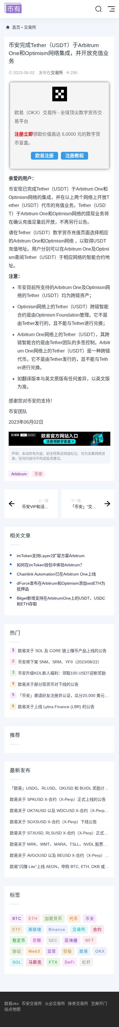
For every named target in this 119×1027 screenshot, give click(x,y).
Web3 (34, 951)
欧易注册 (44, 155)
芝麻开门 (99, 1003)
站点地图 (12, 1009)
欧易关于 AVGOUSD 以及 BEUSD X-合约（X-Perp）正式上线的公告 (59, 855)
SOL (16, 962)
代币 (73, 918)
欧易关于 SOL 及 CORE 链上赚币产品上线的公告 (62, 650)
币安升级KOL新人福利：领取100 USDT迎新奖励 (62, 673)
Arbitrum (19, 474)
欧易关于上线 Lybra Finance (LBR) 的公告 (56, 706)
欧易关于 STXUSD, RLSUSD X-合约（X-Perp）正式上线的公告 (59, 833)
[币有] (13, 8)
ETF (16, 929)
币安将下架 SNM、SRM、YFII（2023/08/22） (60, 662)
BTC (16, 918)
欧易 (83, 951)
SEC (53, 940)
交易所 (30, 27)
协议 (16, 951)
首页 (16, 27)
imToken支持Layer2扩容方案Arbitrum (51, 555)
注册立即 (23, 134)
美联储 (34, 929)
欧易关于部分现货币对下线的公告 (48, 684)
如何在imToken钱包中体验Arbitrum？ (50, 565)
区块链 (71, 940)
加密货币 (53, 918)
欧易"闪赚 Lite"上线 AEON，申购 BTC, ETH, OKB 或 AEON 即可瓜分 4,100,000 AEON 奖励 (59, 866)
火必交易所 (55, 1003)
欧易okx (11, 1003)
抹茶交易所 (78, 1003)
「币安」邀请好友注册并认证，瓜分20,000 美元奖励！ (63, 695)
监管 (51, 951)
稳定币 (18, 940)
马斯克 (35, 962)
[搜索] (98, 9)
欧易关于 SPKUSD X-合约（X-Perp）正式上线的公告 (58, 799)
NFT (89, 940)
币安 (38, 474)
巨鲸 (37, 940)
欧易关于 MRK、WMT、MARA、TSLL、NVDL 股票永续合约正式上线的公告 (59, 844)
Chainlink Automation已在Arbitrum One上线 (56, 574)
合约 (97, 929)
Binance (57, 929)
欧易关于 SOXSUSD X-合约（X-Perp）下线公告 (53, 821)
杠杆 (86, 962)
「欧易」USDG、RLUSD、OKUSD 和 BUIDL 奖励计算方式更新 (59, 788)
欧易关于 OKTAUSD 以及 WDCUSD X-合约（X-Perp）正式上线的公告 (59, 810)
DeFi (70, 962)
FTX (53, 962)
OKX (100, 951)
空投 (67, 951)
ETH (33, 918)
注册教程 (74, 155)
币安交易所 (32, 1003)
